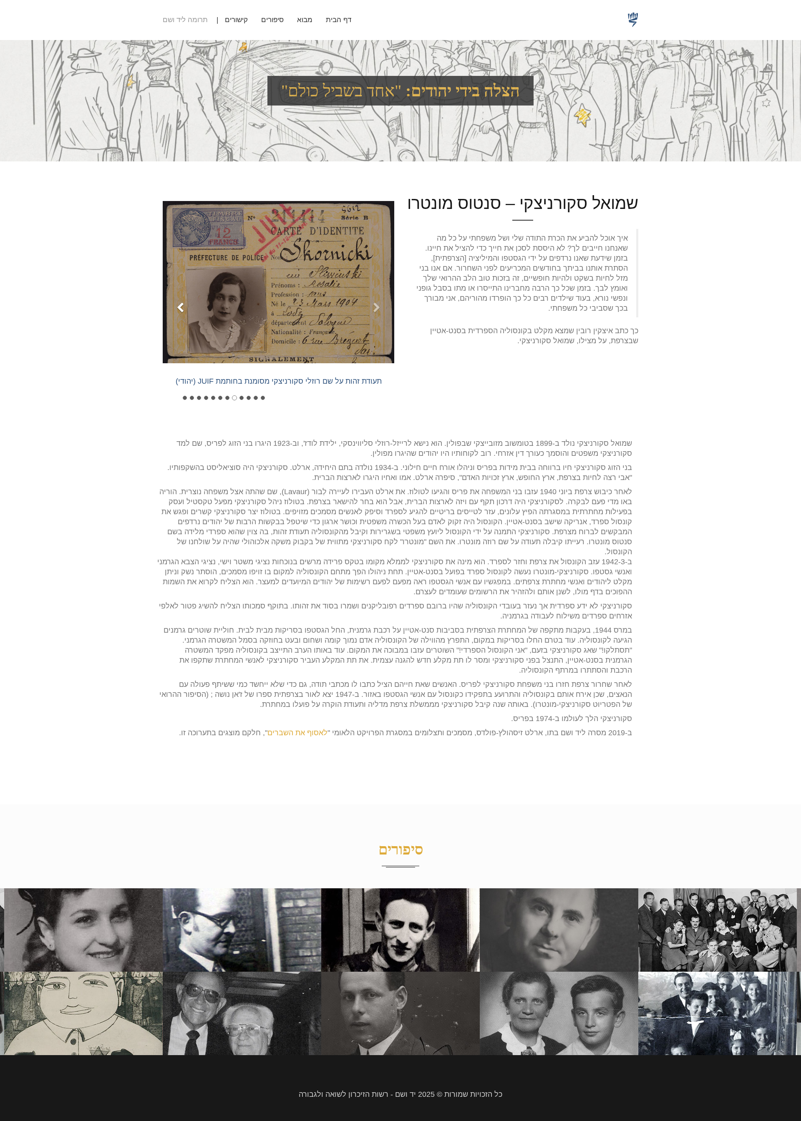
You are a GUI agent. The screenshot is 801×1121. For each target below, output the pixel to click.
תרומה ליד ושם (185, 20)
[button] (180, 354)
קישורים (236, 20)
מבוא (304, 20)
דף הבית (338, 20)
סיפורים (272, 20)
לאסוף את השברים (297, 733)
